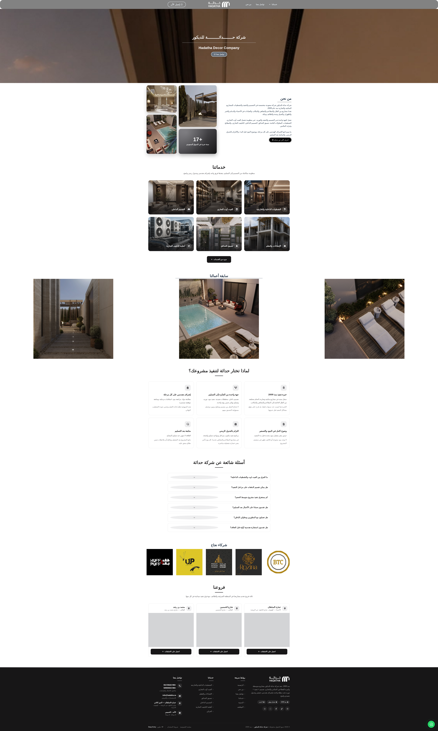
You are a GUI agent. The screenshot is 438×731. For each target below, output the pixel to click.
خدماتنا (274, 4)
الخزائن (209, 711)
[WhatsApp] (264, 708)
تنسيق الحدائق (206, 698)
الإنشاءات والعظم (205, 694)
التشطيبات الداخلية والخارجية (201, 685)
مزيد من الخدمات (220, 259)
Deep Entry (152, 727)
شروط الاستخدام (172, 727)
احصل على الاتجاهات (268, 651)
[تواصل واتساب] (431, 724)
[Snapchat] (270, 708)
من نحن (248, 4)
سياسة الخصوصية (185, 727)
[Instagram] (287, 708)
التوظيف (240, 707)
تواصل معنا (260, 4)
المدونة (241, 702)
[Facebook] (276, 708)
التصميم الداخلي (206, 702)
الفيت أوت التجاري (205, 689)
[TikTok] (281, 708)
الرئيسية (241, 685)
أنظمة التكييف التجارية (204, 707)
